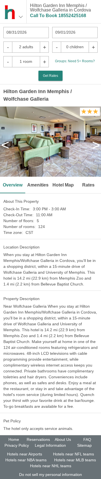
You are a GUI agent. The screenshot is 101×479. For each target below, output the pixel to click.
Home (13, 439)
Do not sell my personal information (50, 474)
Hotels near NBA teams (26, 460)
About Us (63, 439)
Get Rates (50, 76)
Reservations (38, 439)
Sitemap (84, 445)
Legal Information (50, 445)
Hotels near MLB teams (75, 460)
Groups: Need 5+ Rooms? (75, 61)
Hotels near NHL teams (50, 466)
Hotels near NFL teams (73, 454)
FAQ (87, 439)
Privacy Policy (16, 445)
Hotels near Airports (24, 454)
